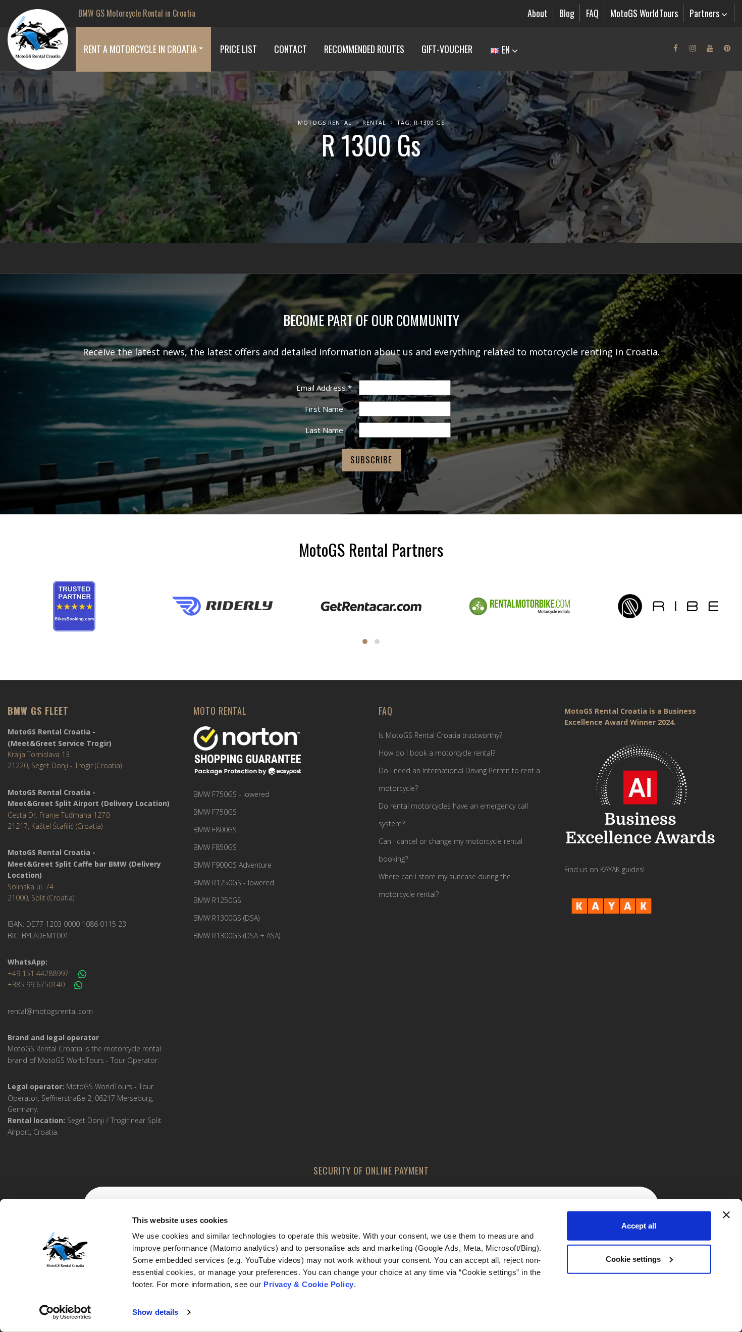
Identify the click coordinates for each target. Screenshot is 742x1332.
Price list (238, 49)
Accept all (638, 1225)
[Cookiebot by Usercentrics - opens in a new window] (65, 1312)
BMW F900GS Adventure (232, 865)
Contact (290, 49)
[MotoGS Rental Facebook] (675, 48)
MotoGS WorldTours (644, 13)
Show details (155, 1312)
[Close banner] (726, 1214)
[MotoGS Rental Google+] (709, 48)
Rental (374, 122)
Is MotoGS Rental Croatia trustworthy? (440, 735)
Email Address (324, 388)
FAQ (592, 13)
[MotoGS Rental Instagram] (692, 48)
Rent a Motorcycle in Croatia (140, 49)
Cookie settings (633, 1258)
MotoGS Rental (325, 122)
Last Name (324, 430)
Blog (566, 13)
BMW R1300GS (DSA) (226, 918)
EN (506, 49)
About (537, 13)
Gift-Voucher (446, 49)
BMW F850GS (215, 847)
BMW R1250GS (217, 900)
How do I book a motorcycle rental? (437, 753)
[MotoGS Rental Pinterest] (726, 48)
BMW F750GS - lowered (231, 794)
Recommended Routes (364, 49)
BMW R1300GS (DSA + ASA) (236, 935)
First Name (324, 409)
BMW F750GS (215, 812)
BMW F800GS (215, 829)
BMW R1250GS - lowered (233, 882)
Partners (705, 13)
